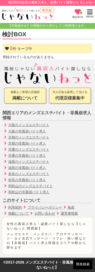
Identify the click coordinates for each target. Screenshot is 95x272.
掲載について (18, 213)
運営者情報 (69, 213)
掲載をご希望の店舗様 (25, 95)
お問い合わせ (45, 213)
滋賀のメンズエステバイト (28, 162)
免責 (71, 207)
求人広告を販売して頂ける (70, 95)
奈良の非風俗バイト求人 (27, 180)
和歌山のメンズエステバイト (30, 186)
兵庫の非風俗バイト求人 (27, 156)
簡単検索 (83, 264)
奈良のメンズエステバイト (28, 174)
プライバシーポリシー (45, 207)
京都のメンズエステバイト (28, 137)
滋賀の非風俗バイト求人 (27, 168)
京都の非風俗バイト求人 (27, 143)
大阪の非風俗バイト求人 (27, 131)
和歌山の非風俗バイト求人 (28, 192)
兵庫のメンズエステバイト (28, 149)
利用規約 (15, 207)
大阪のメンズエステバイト (28, 125)
